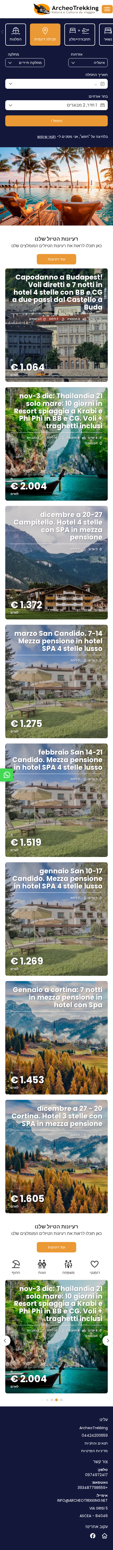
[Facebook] (92, 1536)
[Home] (104, 1536)
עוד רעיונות (56, 259)
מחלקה (13, 54)
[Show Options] (103, 62)
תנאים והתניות (96, 1443)
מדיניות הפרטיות (94, 1450)
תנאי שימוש (46, 136)
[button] (2, 32)
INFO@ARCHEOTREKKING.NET (82, 1500)
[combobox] (92, 63)
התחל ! (56, 120)
